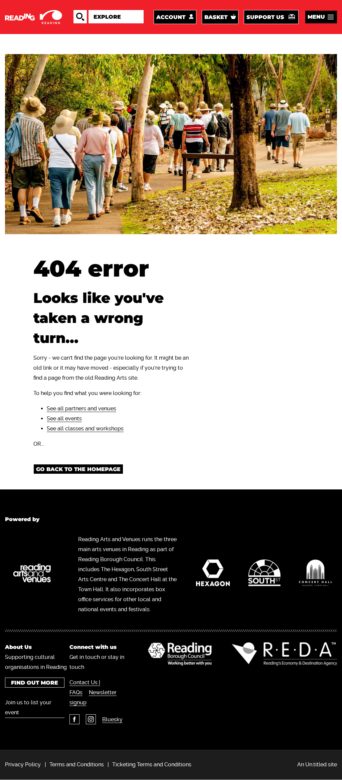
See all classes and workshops (85, 428)
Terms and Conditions (76, 764)
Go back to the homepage (78, 469)
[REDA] (284, 654)
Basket (215, 17)
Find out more (34, 683)
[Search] (80, 16)
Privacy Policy (23, 764)
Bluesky (112, 719)
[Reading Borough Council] (180, 654)
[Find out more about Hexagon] (213, 574)
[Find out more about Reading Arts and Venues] (35, 574)
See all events (64, 418)
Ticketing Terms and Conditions (151, 764)
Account (170, 17)
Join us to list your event (28, 707)
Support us (265, 17)
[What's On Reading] (34, 17)
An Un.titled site (317, 764)
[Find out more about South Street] (264, 574)
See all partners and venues (81, 408)
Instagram (91, 719)
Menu (316, 17)
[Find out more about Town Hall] (315, 574)
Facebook (74, 719)
